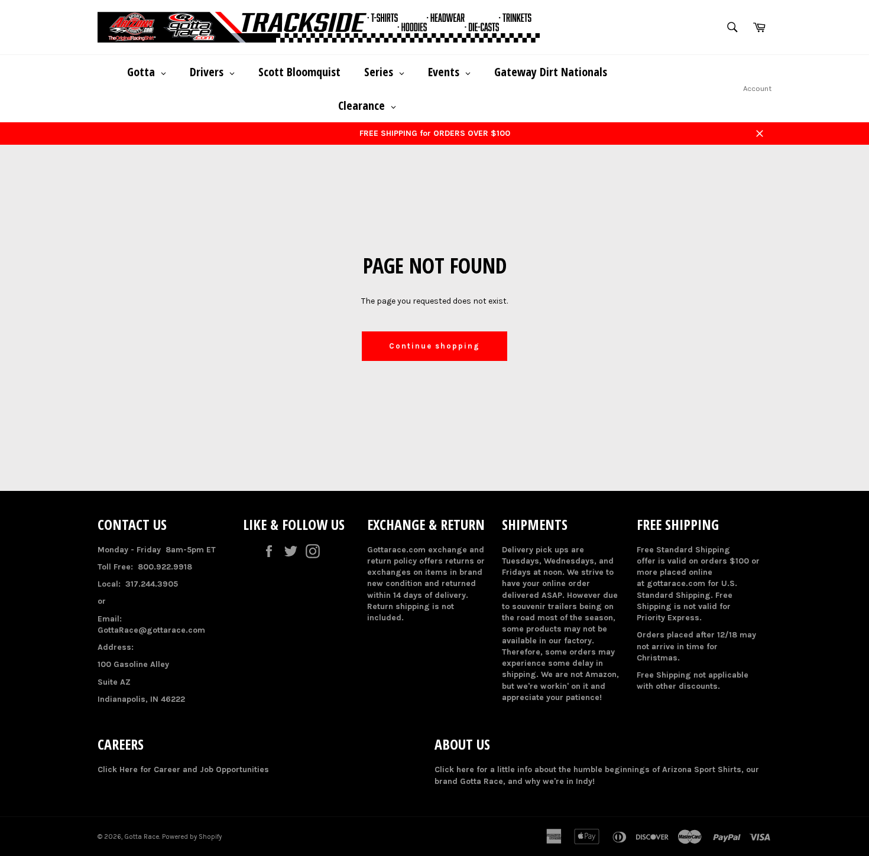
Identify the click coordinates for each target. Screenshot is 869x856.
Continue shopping (434, 345)
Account (757, 88)
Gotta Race (141, 837)
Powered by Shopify (192, 837)
